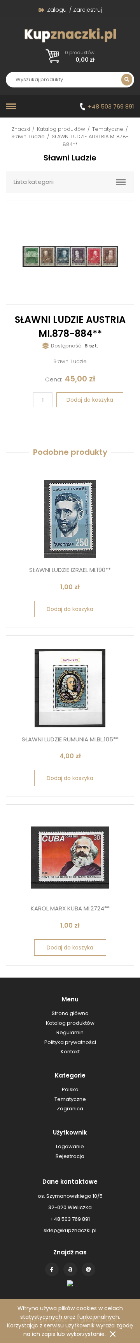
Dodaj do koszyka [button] (70, 609)
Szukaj (126, 79)
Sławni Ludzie (28, 136)
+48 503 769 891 (111, 106)
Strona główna (70, 1013)
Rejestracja (70, 1156)
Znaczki (21, 129)
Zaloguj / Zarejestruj (74, 10)
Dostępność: (66, 345)
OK (112, 1334)
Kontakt (88, 1269)
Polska (70, 1089)
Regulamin (70, 1032)
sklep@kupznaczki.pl (70, 1230)
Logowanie (70, 1146)
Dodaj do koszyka (89, 400)
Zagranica (70, 1108)
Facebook (52, 1269)
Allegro (70, 1269)
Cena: (53, 379)
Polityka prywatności (70, 1042)
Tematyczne (107, 129)
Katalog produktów (61, 129)
